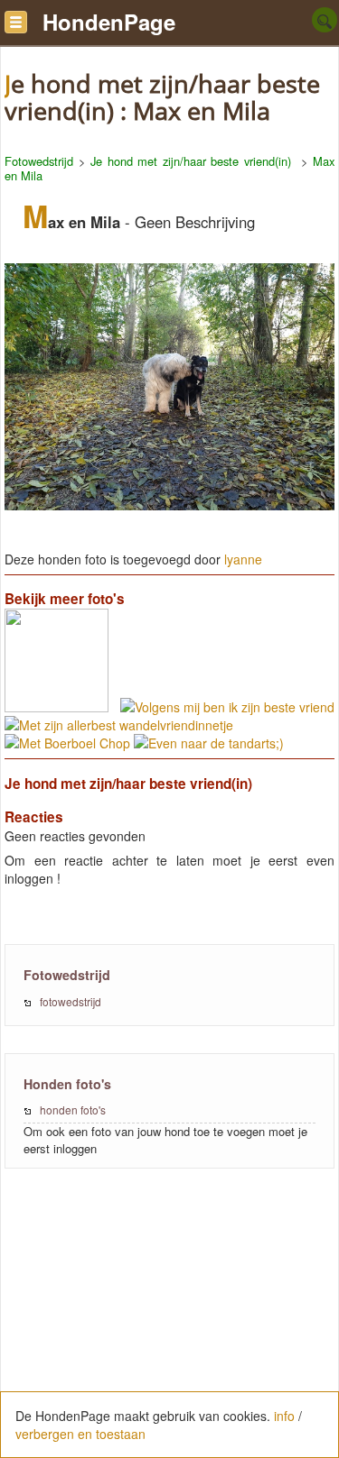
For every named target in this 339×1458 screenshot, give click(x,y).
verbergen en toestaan (80, 1434)
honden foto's (73, 1109)
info (284, 1416)
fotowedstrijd (70, 1001)
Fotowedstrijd (39, 161)
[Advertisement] (170, 1322)
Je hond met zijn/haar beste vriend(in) (193, 161)
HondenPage (108, 21)
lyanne (243, 559)
